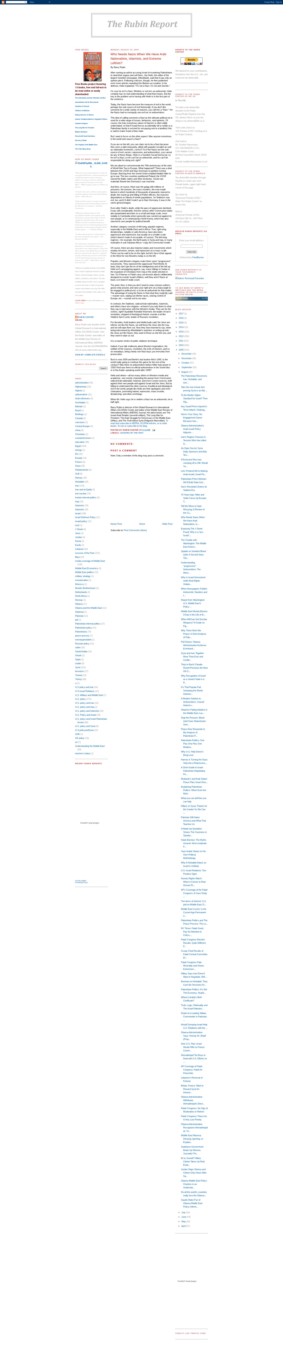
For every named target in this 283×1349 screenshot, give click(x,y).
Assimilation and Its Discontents (86, 102)
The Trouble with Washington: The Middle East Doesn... (193, 543)
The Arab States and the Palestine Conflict (90, 98)
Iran (77, 485)
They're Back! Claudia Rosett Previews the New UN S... (194, 667)
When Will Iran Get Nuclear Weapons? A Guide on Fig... (194, 622)
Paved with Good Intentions (85, 136)
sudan (78, 663)
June (184, 1217)
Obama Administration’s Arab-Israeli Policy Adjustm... (192, 429)
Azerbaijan (80, 402)
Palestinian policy (83, 627)
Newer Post (116, 524)
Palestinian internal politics (87, 623)
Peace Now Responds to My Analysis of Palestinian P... (193, 732)
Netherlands (81, 592)
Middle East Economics (86, 568)
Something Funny (81, 882)
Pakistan (79, 616)
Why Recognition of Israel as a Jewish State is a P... (193, 679)
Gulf (77, 473)
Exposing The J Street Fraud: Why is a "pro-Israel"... (192, 532)
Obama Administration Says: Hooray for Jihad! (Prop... (193, 1035)
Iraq (77, 501)
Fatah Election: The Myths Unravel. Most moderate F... (194, 843)
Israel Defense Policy (85, 517)
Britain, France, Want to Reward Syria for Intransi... (192, 1089)
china (77, 430)
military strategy (83, 576)
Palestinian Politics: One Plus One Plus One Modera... (192, 743)
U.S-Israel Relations (84, 691)
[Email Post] (153, 430)
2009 (181, 349)
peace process (82, 635)
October (185, 362)
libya (77, 557)
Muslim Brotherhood (85, 588)
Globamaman (81, 469)
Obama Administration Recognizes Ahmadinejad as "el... (194, 1127)
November (186, 358)
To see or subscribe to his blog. (132, 426)
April (183, 1226)
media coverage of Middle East (90, 561)
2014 (181, 327)
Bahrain (79, 406)
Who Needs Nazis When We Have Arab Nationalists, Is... (193, 520)
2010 (181, 345)
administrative (82, 382)
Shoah (78, 655)
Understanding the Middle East (90, 746)
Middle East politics (84, 572)
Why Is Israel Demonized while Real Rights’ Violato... (193, 580)
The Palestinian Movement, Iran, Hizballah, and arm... (194, 379)
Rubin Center (86, 317)
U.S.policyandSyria (84, 730)
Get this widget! (80, 881)
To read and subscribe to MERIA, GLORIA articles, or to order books (139, 423)
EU (76, 454)
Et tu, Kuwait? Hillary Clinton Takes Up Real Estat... (193, 1161)
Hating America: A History (84, 115)
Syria (77, 667)
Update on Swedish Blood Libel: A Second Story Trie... (193, 554)
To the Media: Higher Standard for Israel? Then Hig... (194, 398)
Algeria (78, 390)
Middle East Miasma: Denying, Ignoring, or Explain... (192, 1138)
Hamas (78, 477)
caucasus (80, 422)
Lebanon (79, 549)
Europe (78, 458)
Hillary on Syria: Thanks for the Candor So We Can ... (194, 809)
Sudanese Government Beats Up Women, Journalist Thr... (192, 1150)
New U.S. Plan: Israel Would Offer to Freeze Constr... (192, 1047)
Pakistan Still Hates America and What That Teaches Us (193, 820)
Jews (77, 533)
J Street (79, 529)
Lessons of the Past (84, 553)
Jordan (78, 537)
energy (78, 450)
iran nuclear (80, 493)
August (185, 372)
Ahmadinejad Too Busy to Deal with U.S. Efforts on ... (194, 1058)
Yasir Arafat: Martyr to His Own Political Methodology (193, 854)
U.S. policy (80, 699)
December (186, 353)
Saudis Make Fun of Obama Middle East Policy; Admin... (191, 1203)
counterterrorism (83, 438)
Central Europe (82, 426)
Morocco (79, 584)
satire (77, 647)
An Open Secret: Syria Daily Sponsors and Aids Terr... (194, 451)
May (183, 1221)
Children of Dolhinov (82, 111)
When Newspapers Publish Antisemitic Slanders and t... (194, 592)
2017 (181, 313)
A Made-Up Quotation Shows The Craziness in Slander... (194, 832)
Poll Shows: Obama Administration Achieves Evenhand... (193, 645)
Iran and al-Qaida (83, 489)
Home (142, 524)
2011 (181, 340)
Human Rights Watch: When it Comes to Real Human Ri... (193, 881)
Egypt (78, 446)
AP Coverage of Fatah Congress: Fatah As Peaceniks (191, 1069)
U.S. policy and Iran (84, 703)
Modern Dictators (81, 132)
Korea (78, 541)
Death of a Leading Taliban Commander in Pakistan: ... (194, 1016)
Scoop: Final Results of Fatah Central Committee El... (194, 954)
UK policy (79, 738)
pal (76, 619)
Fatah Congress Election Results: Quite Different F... (193, 943)
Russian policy (82, 643)
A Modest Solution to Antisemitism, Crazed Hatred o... (192, 702)
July (183, 1212)
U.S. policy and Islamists (87, 711)
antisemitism (81, 394)
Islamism (79, 505)
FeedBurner (198, 257)
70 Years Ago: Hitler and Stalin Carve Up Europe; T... (194, 498)
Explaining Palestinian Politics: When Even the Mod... (193, 790)
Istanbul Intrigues (81, 123)
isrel (77, 525)
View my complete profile (90, 355)
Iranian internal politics (85, 497)
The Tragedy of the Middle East (86, 145)
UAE (77, 734)
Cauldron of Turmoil (82, 106)
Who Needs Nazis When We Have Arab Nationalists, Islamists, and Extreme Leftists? (138, 58)
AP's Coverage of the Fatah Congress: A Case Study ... (194, 893)
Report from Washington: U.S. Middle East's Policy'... (193, 603)
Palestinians (81, 631)
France (78, 462)
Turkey (78, 679)
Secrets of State (81, 140)
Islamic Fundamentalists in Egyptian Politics (91, 119)
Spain (78, 659)
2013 (181, 331)
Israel (77, 513)
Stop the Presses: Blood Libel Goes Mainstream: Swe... (193, 721)
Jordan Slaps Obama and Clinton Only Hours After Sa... (194, 1172)
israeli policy (81, 521)
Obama (78, 604)
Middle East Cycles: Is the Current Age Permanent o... (193, 912)
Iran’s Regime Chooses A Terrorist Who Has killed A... (193, 440)
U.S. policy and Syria (85, 726)
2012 (181, 336)
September (187, 367)
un (76, 742)
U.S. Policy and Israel (85, 715)
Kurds (78, 545)
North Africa (81, 596)
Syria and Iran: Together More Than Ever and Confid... (192, 656)
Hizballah (79, 481)
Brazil (78, 410)
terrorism (79, 671)
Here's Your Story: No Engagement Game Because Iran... (191, 417)
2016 (181, 318)
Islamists (79, 509)
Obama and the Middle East (88, 608)
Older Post (167, 524)
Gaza (77, 465)
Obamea (79, 612)
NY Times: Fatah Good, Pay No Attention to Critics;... (192, 931)
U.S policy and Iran (84, 687)
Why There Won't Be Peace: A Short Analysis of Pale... (193, 633)
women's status (82, 753)
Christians (80, 434)
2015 (181, 322)
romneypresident (83, 639)
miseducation (81, 580)
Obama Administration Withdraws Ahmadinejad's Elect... (193, 1100)
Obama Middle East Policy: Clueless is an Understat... (194, 1184)
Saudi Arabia (81, 651)
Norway (79, 600)
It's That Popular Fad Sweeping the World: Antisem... (192, 690)
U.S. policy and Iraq (84, 707)
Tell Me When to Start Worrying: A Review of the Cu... (192, 509)
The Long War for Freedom (84, 128)
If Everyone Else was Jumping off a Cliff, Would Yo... (194, 463)
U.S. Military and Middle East (89, 695)
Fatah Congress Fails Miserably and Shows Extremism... (192, 965)
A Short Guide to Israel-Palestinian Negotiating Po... (193, 770)
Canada (79, 418)
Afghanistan (81, 386)
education (79, 442)
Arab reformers (82, 398)
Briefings (79, 414)
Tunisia (78, 675)
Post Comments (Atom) (135, 530)
